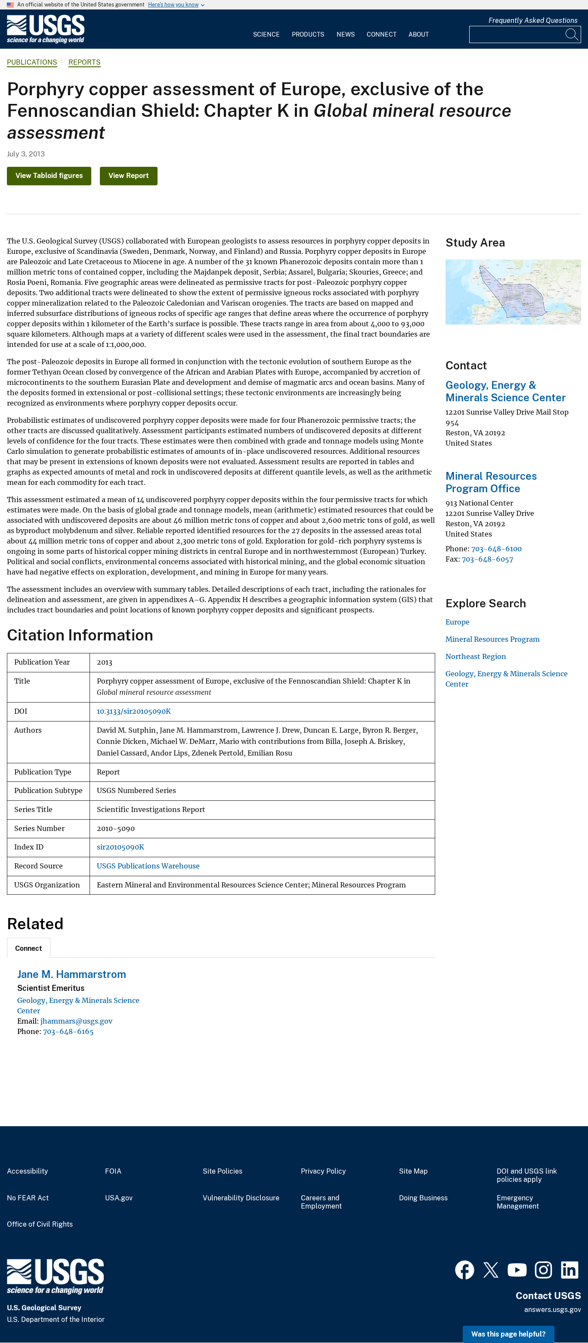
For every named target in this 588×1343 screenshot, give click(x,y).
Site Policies (222, 1171)
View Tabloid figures (49, 176)
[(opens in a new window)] (464, 1269)
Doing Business (423, 1198)
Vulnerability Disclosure (241, 1198)
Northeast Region (476, 656)
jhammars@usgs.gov (76, 1021)
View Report (128, 176)
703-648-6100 (496, 548)
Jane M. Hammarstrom (71, 974)
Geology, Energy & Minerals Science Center (506, 391)
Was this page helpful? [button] (508, 1334)
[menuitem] (266, 29)
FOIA (113, 1171)
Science (266, 34)
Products (308, 34)
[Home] (45, 41)
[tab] (28, 948)
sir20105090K (120, 847)
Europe (458, 622)
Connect (381, 34)
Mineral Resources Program (493, 639)
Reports (84, 62)
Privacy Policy (323, 1171)
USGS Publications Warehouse (148, 866)
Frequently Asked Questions (533, 20)
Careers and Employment (321, 1202)
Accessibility (27, 1171)
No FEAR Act (28, 1198)
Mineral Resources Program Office (491, 482)
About (419, 34)
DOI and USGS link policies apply (527, 1176)
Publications (32, 62)
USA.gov (119, 1198)
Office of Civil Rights (40, 1224)
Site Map (413, 1171)
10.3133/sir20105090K (134, 711)
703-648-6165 (68, 1031)
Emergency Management (518, 1202)
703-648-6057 (487, 559)
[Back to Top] (557, 1312)
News (346, 34)
